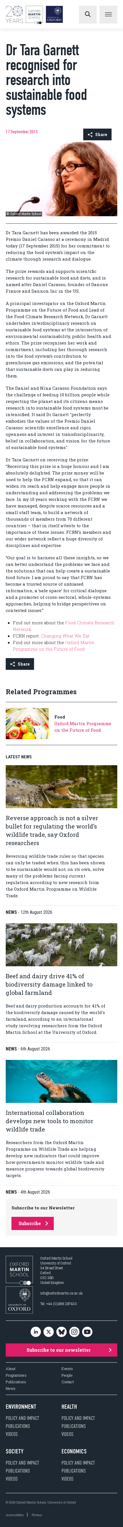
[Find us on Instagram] (74, 1332)
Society (14, 1451)
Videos (12, 1434)
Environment (21, 1406)
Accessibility (15, 1515)
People (67, 1375)
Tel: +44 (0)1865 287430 (58, 1303)
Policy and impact (22, 1418)
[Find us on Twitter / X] (48, 1332)
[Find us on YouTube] (87, 1332)
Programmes (16, 1375)
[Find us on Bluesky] (61, 1332)
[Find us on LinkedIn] (36, 1332)
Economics (74, 1451)
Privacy (37, 1515)
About (10, 1369)
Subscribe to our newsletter (59, 1350)
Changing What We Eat (65, 636)
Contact (67, 1382)
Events (67, 1369)
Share (101, 134)
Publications (16, 1382)
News (10, 1388)
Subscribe (30, 1223)
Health (69, 1406)
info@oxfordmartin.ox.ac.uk (61, 1293)
